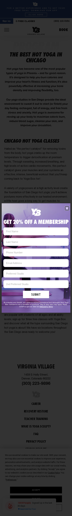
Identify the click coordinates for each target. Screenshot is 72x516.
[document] (36, 258)
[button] (67, 208)
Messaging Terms (46, 307)
